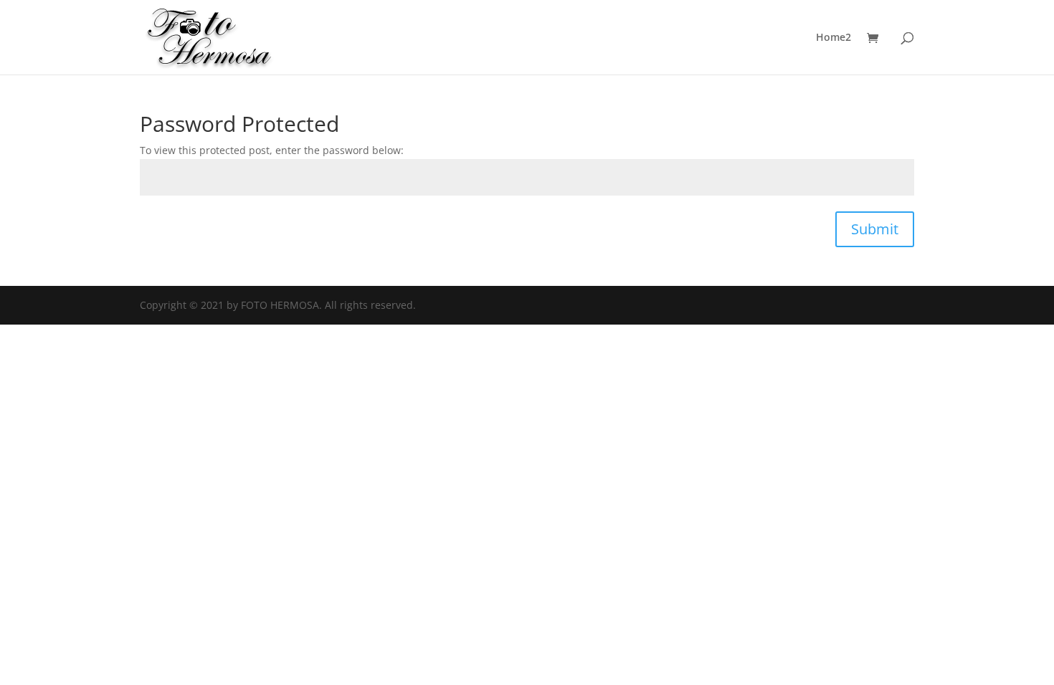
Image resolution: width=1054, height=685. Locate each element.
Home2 (833, 38)
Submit (874, 229)
